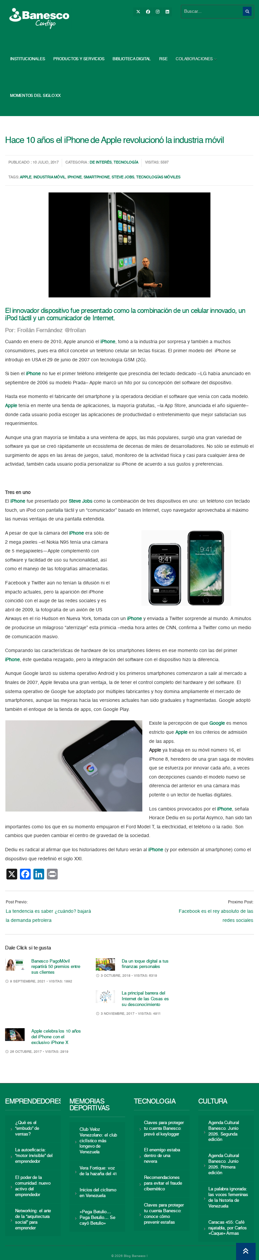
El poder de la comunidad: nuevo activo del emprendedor (32, 1186)
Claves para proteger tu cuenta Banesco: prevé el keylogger (164, 1129)
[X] (138, 11)
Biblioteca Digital (132, 59)
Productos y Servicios (78, 59)
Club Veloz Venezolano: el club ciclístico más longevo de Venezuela (98, 1141)
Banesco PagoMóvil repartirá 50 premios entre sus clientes (55, 967)
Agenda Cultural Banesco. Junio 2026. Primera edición (223, 1164)
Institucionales (27, 59)
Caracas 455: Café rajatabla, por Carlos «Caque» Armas (227, 1228)
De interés (101, 163)
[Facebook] (147, 11)
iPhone (74, 177)
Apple (25, 177)
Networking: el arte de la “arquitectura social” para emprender (33, 1219)
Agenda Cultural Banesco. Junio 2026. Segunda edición (223, 1131)
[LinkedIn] (167, 11)
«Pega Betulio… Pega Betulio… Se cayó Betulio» (97, 1218)
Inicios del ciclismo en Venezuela (98, 1193)
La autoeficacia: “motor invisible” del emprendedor (34, 1156)
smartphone (97, 177)
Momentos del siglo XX (35, 96)
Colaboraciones (194, 59)
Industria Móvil (49, 177)
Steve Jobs (123, 177)
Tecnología (126, 163)
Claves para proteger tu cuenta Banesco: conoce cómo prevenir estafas (164, 1214)
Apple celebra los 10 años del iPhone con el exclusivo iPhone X (56, 1037)
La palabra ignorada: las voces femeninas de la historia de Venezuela (228, 1198)
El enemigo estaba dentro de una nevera (162, 1156)
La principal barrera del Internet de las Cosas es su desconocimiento (145, 999)
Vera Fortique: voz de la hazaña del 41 (98, 1171)
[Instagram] (157, 11)
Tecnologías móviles (158, 177)
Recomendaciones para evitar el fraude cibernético (163, 1183)
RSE (163, 59)
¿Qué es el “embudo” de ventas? (27, 1129)
